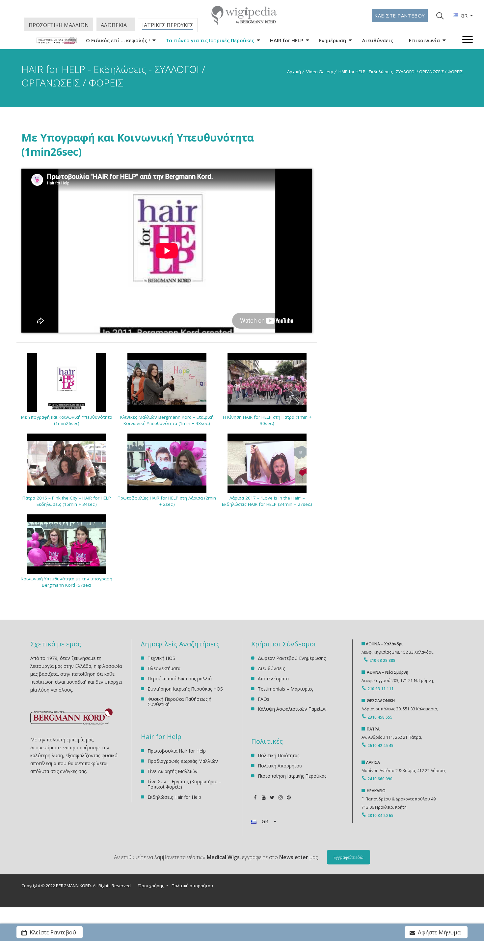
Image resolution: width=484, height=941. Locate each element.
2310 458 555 (379, 717)
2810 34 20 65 (380, 815)
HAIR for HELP (286, 40)
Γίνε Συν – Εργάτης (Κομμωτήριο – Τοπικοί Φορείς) (185, 784)
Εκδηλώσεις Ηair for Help (174, 797)
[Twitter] (272, 797)
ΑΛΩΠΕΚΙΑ (114, 25)
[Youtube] (263, 797)
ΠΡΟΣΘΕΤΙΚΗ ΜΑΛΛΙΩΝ (59, 25)
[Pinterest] (288, 797)
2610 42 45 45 (380, 745)
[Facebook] (255, 797)
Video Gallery (319, 72)
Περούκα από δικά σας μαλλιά (180, 678)
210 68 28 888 (382, 660)
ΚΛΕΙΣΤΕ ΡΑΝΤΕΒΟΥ (399, 15)
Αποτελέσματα (273, 678)
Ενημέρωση (332, 40)
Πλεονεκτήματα (164, 668)
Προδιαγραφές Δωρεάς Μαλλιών (183, 761)
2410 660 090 (379, 779)
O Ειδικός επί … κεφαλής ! (118, 40)
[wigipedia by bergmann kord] (244, 22)
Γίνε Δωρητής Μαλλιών (173, 771)
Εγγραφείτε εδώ (348, 857)
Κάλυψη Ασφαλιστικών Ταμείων (292, 709)
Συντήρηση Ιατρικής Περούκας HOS (185, 689)
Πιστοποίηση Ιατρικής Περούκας (292, 776)
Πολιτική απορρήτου (192, 886)
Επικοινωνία (424, 40)
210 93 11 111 (379, 689)
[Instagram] (280, 797)
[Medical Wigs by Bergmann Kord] (57, 41)
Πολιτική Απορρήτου (280, 766)
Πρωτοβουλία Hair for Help (177, 751)
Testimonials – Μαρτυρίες (285, 689)
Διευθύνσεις (377, 40)
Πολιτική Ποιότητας (278, 756)
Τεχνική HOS (161, 658)
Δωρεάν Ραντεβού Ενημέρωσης (292, 658)
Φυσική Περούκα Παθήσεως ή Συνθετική (179, 702)
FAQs (263, 699)
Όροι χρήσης (151, 886)
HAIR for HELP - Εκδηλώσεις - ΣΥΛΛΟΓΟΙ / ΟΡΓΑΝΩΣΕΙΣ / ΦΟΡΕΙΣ (400, 72)
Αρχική (294, 72)
